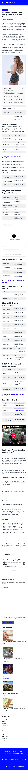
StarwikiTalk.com (12, 531)
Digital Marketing (6, 725)
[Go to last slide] (4, 563)
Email (4, 609)
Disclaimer (20, 751)
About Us (7, 751)
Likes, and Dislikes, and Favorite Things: (12, 98)
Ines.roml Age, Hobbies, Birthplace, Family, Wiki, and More (7, 544)
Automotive (4, 719)
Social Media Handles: (9, 100)
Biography (4, 721)
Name (4, 603)
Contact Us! (13, 751)
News (3, 733)
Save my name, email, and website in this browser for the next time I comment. (15, 618)
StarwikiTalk (7, 19)
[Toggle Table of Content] (22, 89)
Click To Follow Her (19, 403)
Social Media (5, 736)
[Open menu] (25, 3)
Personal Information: (8, 90)
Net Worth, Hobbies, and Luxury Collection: (13, 99)
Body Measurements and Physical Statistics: (13, 93)
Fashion (3, 729)
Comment (5, 587)
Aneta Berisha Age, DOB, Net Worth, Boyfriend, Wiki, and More (20, 544)
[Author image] (3, 19)
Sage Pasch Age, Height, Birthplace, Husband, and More (12, 562)
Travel (3, 740)
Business (4, 723)
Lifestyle (4, 731)
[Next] (24, 563)
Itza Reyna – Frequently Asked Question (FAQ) (14, 102)
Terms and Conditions (18, 753)
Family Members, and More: (10, 95)
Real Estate (4, 734)
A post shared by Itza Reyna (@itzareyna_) (14, 254)
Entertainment (5, 727)
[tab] (11, 570)
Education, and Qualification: (10, 92)
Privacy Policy (8, 753)
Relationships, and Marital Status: (11, 96)
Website (5, 614)
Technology (4, 738)
